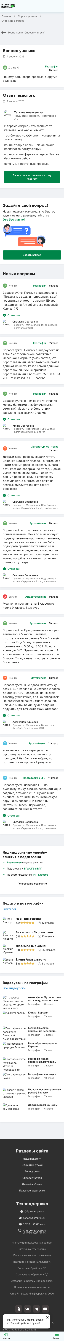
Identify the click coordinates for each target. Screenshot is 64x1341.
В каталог (9, 909)
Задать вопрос (32, 254)
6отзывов (48, 963)
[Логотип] (8, 6)
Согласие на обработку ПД (32, 1274)
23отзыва (48, 936)
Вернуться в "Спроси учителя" (26, 32)
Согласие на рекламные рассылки (32, 1280)
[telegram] (36, 1309)
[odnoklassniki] (18, 1309)
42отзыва (47, 922)
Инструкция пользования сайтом (32, 1242)
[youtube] (45, 1309)
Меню (56, 1338)
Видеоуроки (32, 1171)
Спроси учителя (27, 16)
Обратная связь (34, 1211)
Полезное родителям (32, 1190)
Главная (6, 16)
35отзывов (48, 949)
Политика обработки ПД (32, 1268)
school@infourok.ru (34, 1217)
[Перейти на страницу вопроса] (32, 360)
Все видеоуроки (14, 988)
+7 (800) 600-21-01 (34, 1230)
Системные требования (32, 1248)
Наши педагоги (32, 1158)
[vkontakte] (27, 1309)
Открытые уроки (32, 1164)
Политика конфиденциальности (32, 1261)
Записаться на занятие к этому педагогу (32, 177)
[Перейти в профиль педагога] (32, 922)
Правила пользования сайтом (32, 1287)
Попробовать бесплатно (32, 883)
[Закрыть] (47, 1317)
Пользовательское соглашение (32, 1255)
